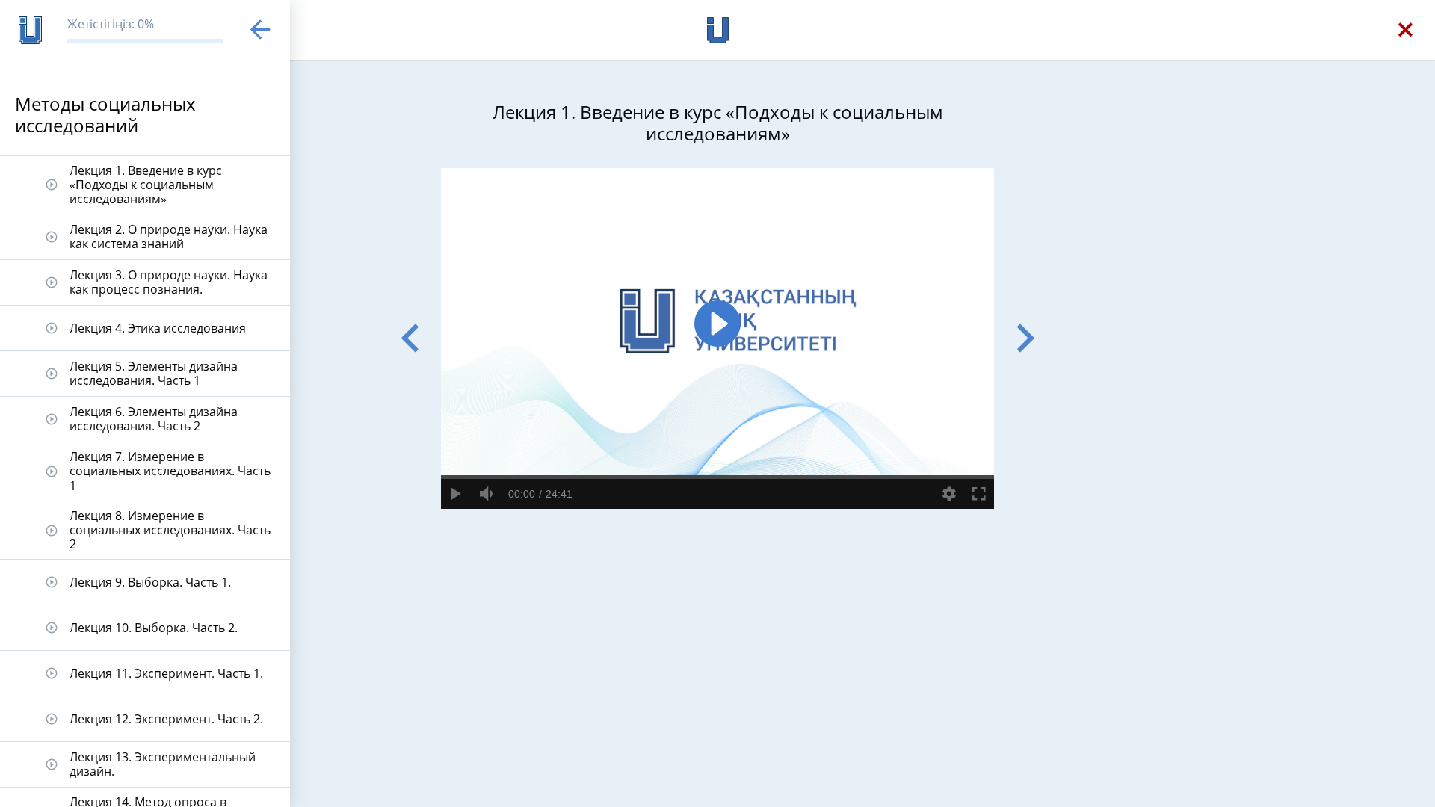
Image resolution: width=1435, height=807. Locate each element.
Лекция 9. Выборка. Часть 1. (150, 582)
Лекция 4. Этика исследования (158, 328)
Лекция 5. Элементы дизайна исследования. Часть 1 (154, 373)
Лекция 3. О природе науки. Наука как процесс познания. (169, 282)
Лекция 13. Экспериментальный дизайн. (163, 764)
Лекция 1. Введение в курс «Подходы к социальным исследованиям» (146, 184)
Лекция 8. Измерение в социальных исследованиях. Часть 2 (170, 529)
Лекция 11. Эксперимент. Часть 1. (166, 673)
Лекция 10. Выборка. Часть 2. (154, 627)
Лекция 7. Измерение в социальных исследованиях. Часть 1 (170, 470)
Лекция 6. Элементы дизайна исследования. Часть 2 (154, 419)
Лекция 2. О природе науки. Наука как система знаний (169, 236)
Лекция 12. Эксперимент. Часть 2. (166, 719)
